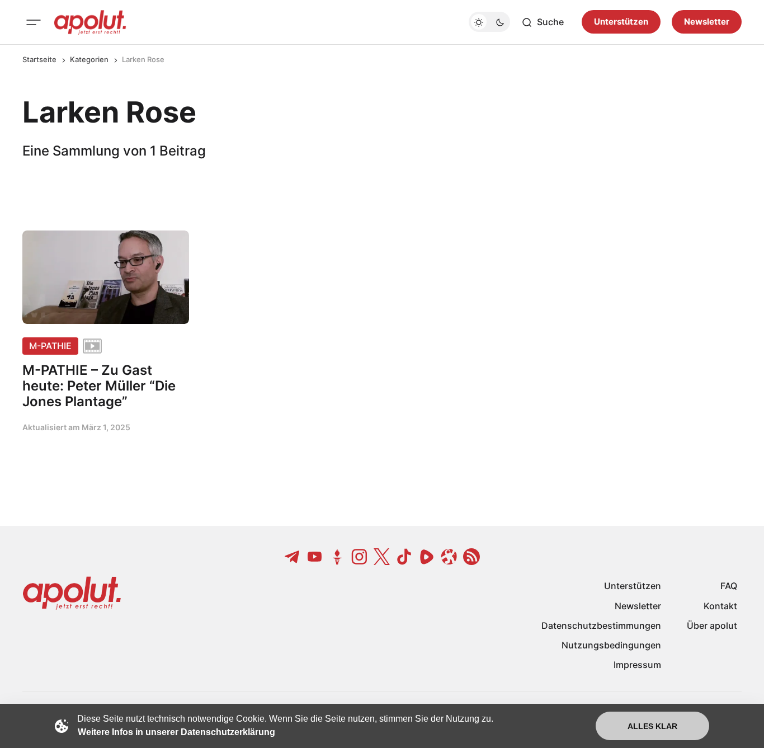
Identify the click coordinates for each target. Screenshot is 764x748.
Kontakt (720, 605)
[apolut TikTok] (404, 556)
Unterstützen (621, 22)
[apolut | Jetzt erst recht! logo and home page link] (90, 22)
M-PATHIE (50, 345)
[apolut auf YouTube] (314, 556)
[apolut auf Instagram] (359, 556)
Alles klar (652, 726)
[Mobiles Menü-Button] (33, 22)
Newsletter (706, 22)
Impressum (637, 664)
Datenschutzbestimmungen (601, 625)
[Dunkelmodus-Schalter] (489, 22)
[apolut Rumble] (426, 556)
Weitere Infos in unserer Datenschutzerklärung (176, 732)
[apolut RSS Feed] (471, 556)
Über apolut (712, 625)
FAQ (728, 585)
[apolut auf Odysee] (449, 556)
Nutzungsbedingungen (611, 645)
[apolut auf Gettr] (337, 556)
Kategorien (89, 59)
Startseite (39, 59)
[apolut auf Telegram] (292, 556)
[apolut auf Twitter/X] (382, 556)
